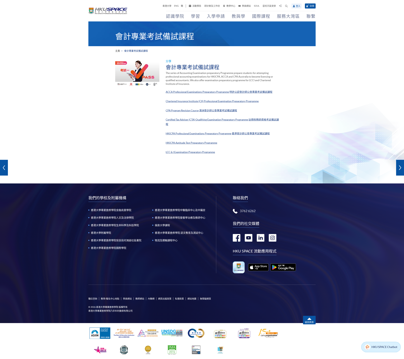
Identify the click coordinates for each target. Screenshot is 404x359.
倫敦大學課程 (162, 225)
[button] (286, 6)
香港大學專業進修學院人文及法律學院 (112, 217)
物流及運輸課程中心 (166, 240)
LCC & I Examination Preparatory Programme (190, 152)
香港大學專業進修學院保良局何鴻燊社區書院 (116, 240)
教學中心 (230, 6)
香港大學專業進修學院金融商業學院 (111, 210)
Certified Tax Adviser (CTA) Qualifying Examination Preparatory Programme (207, 119)
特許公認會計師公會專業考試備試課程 (250, 91)
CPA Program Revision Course (182, 110)
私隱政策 (179, 298)
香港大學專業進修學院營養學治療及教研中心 (180, 217)
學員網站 (246, 6)
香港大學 (167, 6)
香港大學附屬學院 (101, 232)
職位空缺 (92, 298)
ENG (176, 6)
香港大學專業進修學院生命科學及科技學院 (115, 225)
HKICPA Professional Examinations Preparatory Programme (198, 133)
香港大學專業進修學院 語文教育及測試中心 (179, 232)
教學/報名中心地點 (110, 298)
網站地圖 (191, 298)
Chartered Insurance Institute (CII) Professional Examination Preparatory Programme (212, 101)
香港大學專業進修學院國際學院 (108, 247)
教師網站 (139, 298)
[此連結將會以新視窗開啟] (258, 267)
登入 (298, 6)
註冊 (312, 6)
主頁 (117, 50)
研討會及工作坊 (212, 6)
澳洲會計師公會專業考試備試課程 (218, 110)
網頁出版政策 (164, 298)
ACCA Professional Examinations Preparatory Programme (197, 91)
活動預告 (196, 6)
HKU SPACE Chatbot (384, 347)
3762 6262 (248, 211)
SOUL (256, 6)
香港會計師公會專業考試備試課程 (251, 133)
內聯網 (151, 298)
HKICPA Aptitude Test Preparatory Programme (191, 142)
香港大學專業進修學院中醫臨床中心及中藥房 (180, 210)
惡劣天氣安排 (269, 6)
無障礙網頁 (205, 298)
